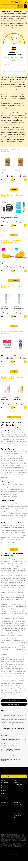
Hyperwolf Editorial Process (20, 811)
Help (21, 6)
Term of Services (17, 815)
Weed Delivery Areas (13, 854)
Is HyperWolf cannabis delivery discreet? (11, 739)
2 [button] (13, 228)
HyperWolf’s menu (16, 89)
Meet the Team (17, 808)
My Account (5, 782)
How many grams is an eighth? (8, 755)
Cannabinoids (18, 786)
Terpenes (16, 782)
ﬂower (2, 494)
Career (15, 822)
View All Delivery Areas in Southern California (14, 771)
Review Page (17, 802)
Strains (4, 790)
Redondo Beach (9, 572)
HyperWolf (10, 16)
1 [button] (12, 183)
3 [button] (14, 228)
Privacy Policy (17, 819)
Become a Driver (4, 800)
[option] (7, 169)
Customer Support (5, 802)
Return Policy (17, 813)
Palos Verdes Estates (20, 606)
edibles (20, 511)
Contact (4, 785)
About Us (16, 800)
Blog (4, 793)
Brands (4, 787)
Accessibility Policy (18, 804)
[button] (14, 715)
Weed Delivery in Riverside (13, 704)
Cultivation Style (18, 784)
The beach (16, 599)
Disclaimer (16, 817)
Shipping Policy (17, 806)
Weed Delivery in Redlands (14, 700)
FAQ (2, 804)
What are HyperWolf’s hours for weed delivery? (12, 715)
